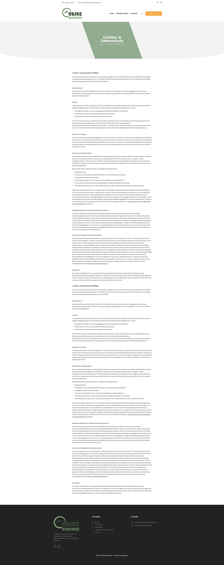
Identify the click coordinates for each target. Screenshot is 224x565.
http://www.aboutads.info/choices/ (97, 263)
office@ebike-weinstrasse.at (92, 2)
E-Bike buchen (153, 13)
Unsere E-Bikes (122, 13)
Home (111, 13)
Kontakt (134, 13)
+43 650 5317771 (69, 2)
